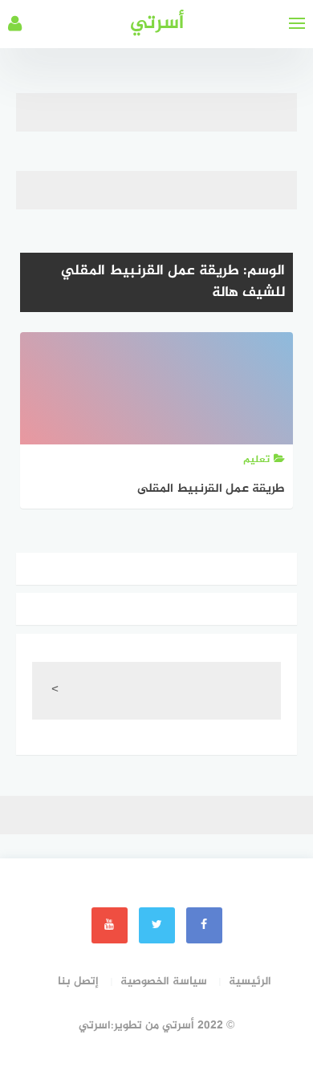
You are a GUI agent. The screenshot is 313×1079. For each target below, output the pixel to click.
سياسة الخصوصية (163, 981)
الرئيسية (250, 981)
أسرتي (157, 23)
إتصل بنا (78, 981)
